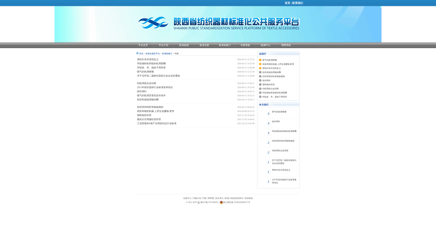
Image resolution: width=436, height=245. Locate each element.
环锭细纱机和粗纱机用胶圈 (151, 63)
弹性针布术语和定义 (148, 59)
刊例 (204, 198)
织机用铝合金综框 (146, 83)
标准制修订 (167, 53)
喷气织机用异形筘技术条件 (151, 95)
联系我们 (297, 3)
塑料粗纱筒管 (144, 115)
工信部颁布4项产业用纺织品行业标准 (156, 123)
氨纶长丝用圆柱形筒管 (149, 119)
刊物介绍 (197, 198)
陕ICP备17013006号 (209, 202)
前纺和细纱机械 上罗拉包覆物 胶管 (155, 111)
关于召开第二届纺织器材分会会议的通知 (158, 76)
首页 (287, 3)
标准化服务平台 (153, 53)
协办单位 (219, 198)
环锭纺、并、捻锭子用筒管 (151, 67)
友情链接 (249, 198)
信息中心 (187, 198)
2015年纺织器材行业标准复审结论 (155, 87)
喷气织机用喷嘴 (145, 71)
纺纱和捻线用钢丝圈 (148, 99)
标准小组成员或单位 (234, 198)
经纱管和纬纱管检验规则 (150, 107)
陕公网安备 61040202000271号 (236, 202)
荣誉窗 (211, 198)
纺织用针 (142, 91)
